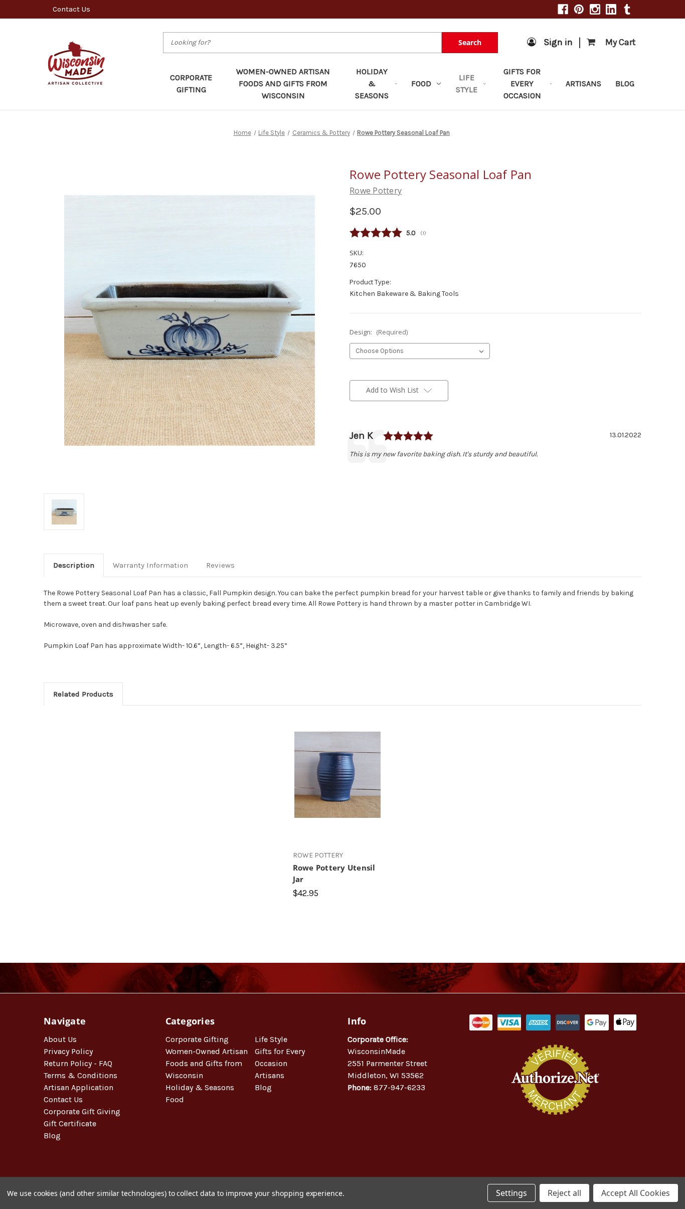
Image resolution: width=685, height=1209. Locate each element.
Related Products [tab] (83, 694)
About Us (60, 1039)
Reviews (220, 565)
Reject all (564, 1192)
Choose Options (337, 783)
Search (469, 42)
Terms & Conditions (80, 1075)
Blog (624, 83)
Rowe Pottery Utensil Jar (334, 873)
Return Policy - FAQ (78, 1063)
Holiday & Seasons (372, 83)
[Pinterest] (579, 9)
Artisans (583, 83)
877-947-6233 (399, 1087)
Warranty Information (150, 565)
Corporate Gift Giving (82, 1111)
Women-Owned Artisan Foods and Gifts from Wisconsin (283, 83)
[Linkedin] (611, 9)
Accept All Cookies (635, 1192)
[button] (556, 1147)
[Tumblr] (627, 9)
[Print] (389, 476)
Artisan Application (78, 1087)
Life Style (466, 83)
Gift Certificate (70, 1123)
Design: (379, 331)
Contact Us (71, 9)
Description (73, 565)
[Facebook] (563, 9)
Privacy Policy (68, 1051)
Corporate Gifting (191, 83)
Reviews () (495, 233)
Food (421, 83)
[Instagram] (595, 9)
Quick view (337, 765)
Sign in (558, 42)
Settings (511, 1192)
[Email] (372, 476)
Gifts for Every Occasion (522, 83)
